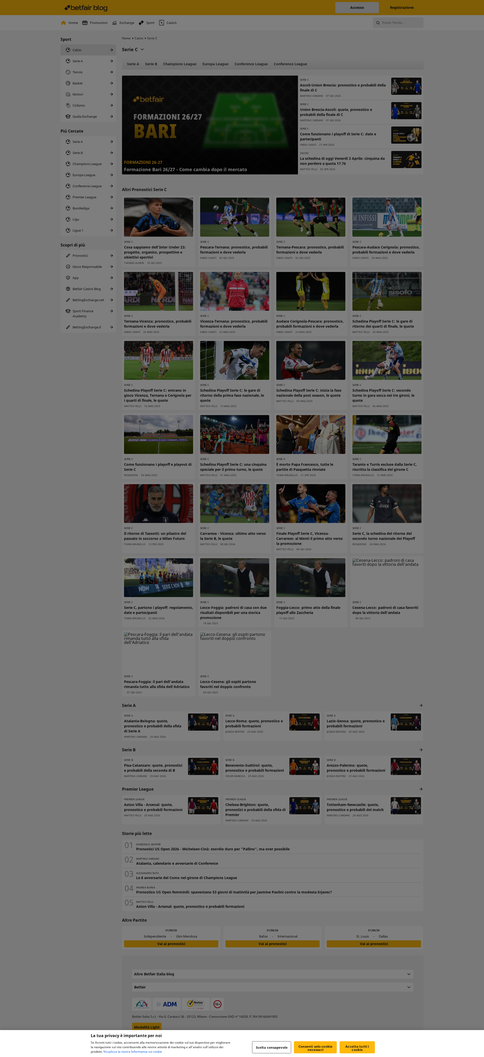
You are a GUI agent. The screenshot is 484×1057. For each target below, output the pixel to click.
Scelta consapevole (272, 1047)
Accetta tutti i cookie (357, 1048)
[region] (242, 1043)
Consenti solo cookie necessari (315, 1048)
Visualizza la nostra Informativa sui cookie (132, 1051)
